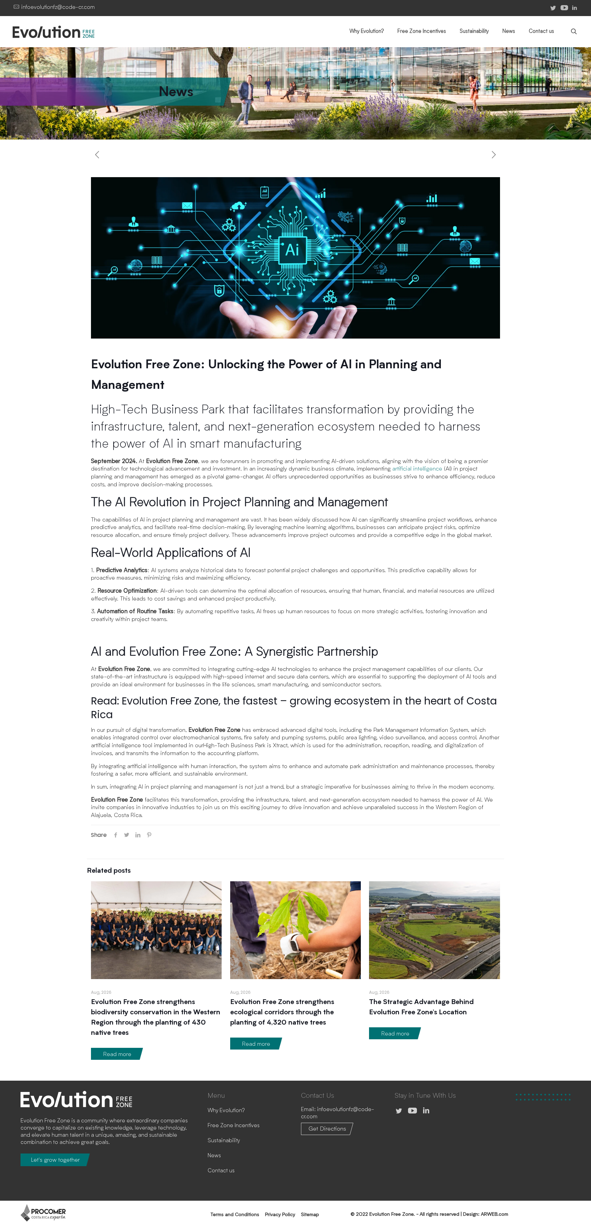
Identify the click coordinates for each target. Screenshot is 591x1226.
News (214, 1156)
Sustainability (224, 1141)
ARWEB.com (494, 1214)
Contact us (221, 1171)
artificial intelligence (417, 469)
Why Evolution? (226, 1110)
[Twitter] (398, 1111)
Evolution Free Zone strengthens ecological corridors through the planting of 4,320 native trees (282, 1012)
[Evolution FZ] (64, 31)
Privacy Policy (280, 1214)
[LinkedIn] (574, 8)
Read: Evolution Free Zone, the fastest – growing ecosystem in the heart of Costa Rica (294, 708)
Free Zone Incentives (234, 1126)
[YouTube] (412, 1111)
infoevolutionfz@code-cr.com (58, 7)
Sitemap (310, 1214)
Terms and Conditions (234, 1214)
